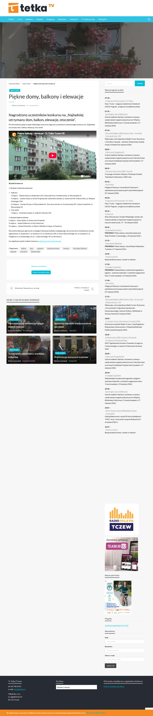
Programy (50, 19)
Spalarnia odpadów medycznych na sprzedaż (72, 325)
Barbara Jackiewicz (19, 105)
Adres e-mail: (110, 655)
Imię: (106, 637)
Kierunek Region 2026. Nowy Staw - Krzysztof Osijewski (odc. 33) (124, 300)
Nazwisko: (109, 646)
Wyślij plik (102, 19)
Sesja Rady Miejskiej (113, 243)
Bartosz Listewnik (14, 361)
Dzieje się (109, 214)
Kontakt (40, 19)
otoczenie (23, 251)
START (11, 19)
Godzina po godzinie (113, 625)
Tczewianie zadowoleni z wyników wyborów (26, 355)
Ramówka (62, 19)
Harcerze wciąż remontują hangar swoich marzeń (26, 325)
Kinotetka (109, 184)
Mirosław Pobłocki (80, 248)
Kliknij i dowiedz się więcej (114, 686)
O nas (20, 19)
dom (31, 248)
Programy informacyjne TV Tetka (119, 101)
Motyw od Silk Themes (96, 713)
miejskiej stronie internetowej (49, 241)
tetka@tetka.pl (19, 689)
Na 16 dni (124, 625)
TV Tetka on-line (88, 19)
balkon (23, 248)
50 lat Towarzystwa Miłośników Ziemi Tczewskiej (121, 412)
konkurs (66, 248)
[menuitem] (11, 19)
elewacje (40, 248)
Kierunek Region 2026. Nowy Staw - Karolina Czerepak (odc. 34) (123, 134)
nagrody (13, 251)
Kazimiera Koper (53, 248)
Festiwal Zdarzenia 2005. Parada (118, 171)
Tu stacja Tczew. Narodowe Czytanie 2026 (122, 321)
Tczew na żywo (111, 256)
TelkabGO (74, 19)
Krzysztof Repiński (15, 331)
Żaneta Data (35, 251)
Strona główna (14, 83)
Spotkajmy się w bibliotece (116, 114)
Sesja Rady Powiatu (113, 230)
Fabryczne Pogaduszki (114, 152)
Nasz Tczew (26, 83)
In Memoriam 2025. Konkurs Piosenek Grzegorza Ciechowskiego (120, 338)
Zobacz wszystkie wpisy (41, 272)
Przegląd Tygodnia (113, 267)
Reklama (29, 19)
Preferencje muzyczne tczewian (71, 357)
